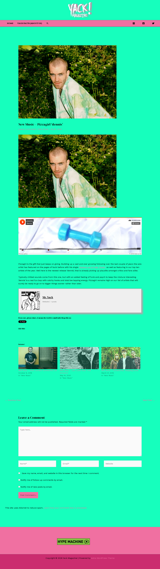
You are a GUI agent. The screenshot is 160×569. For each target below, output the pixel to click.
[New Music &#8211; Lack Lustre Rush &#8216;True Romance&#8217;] (79, 358)
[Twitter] (153, 23)
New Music (43, 129)
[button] (47, 23)
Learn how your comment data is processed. (65, 508)
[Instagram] (134, 23)
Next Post (149, 400)
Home (10, 23)
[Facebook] (143, 23)
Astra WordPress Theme (102, 558)
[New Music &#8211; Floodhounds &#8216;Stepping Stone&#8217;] (120, 358)
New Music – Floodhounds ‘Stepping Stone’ (120, 370)
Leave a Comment (27, 129)
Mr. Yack (47, 297)
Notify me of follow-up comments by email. (42, 480)
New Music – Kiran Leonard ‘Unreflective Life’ (37, 370)
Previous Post (13, 400)
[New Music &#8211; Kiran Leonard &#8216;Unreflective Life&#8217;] (37, 358)
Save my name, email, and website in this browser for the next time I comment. (60, 473)
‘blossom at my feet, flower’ (92, 267)
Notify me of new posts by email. (36, 487)
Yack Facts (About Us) (29, 23)
